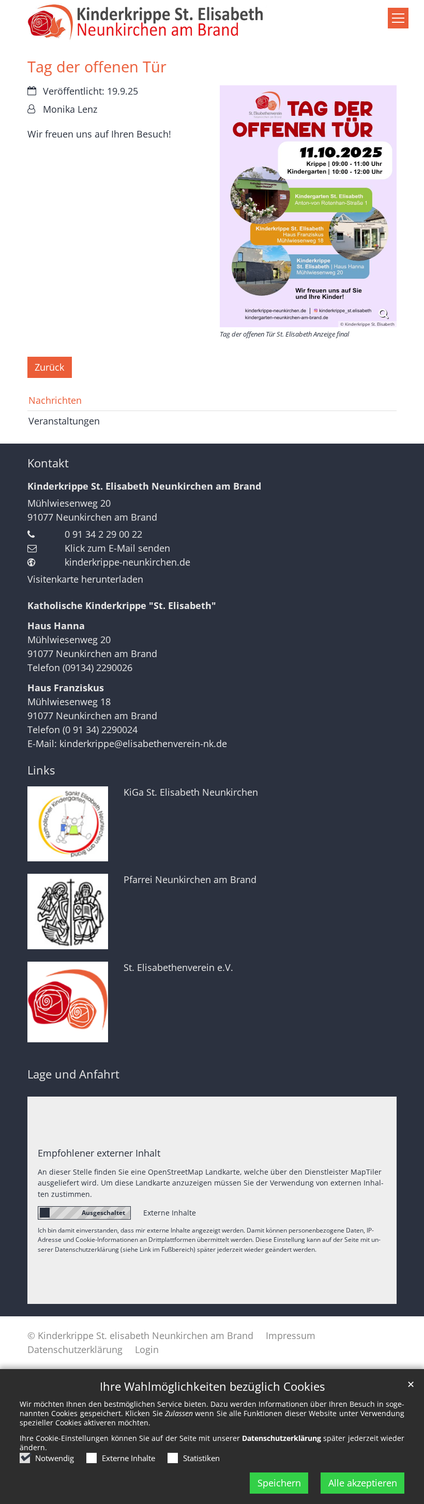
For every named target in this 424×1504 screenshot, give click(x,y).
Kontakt (48, 463)
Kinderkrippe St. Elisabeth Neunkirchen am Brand (144, 486)
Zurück (49, 367)
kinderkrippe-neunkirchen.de (127, 562)
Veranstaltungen (64, 421)
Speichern (279, 1483)
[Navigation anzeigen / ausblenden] (398, 18)
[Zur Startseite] (212, 22)
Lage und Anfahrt (73, 1074)
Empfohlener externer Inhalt (99, 1153)
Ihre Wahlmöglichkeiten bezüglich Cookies (212, 1386)
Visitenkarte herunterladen (85, 579)
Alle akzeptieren (362, 1483)
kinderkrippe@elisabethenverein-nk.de (143, 743)
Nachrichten (55, 400)
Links (41, 770)
